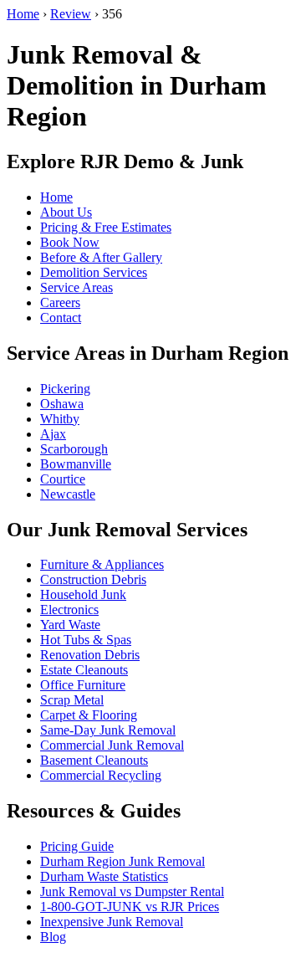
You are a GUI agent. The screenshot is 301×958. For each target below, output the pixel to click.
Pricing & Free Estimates (105, 227)
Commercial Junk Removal (112, 745)
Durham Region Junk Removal (122, 861)
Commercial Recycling (100, 775)
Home (23, 14)
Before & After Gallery (101, 257)
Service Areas (76, 287)
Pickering (65, 389)
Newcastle (67, 494)
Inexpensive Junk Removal (111, 921)
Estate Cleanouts (84, 670)
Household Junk (83, 594)
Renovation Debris (90, 655)
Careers (60, 302)
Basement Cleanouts (94, 760)
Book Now (69, 242)
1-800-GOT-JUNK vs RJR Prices (129, 906)
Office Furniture (82, 685)
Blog (53, 937)
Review (70, 14)
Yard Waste (70, 624)
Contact (60, 317)
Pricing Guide (77, 846)
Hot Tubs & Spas (85, 640)
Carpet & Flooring (88, 715)
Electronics (69, 609)
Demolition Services (93, 272)
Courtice (62, 479)
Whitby (59, 419)
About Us (66, 212)
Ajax (53, 434)
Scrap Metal (72, 700)
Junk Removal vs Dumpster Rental (132, 891)
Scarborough (74, 449)
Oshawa (62, 404)
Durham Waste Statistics (104, 876)
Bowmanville (75, 464)
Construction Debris (93, 579)
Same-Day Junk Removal (108, 730)
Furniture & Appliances (102, 564)
